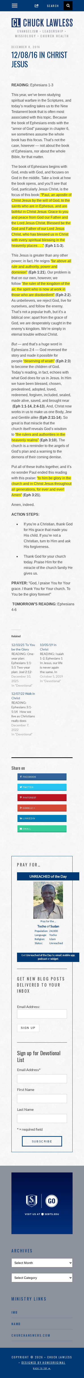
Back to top (40, 1368)
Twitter (28, 787)
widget (54, 958)
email (58, 955)
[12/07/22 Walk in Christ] (25, 714)
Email (26, 828)
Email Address (29, 1069)
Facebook (29, 776)
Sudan (54, 926)
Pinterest (29, 797)
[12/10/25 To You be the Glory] (25, 665)
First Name (25, 1089)
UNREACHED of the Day (48, 876)
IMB (14, 1312)
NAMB (16, 1323)
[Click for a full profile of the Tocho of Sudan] (48, 917)
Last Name (25, 1109)
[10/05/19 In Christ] (54, 663)
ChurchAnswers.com (30, 1335)
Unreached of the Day (39, 955)
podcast (42, 958)
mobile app (68, 955)
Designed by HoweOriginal (44, 1362)
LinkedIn (28, 818)
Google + (28, 808)
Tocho (41, 926)
